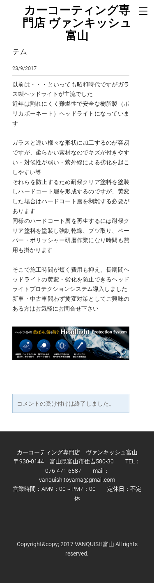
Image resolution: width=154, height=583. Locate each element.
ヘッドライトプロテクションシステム (67, 46)
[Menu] (143, 10)
